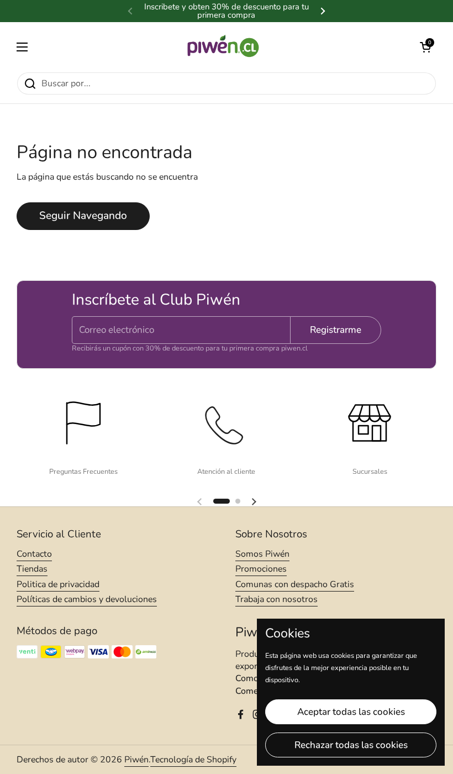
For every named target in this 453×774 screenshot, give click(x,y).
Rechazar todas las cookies (351, 745)
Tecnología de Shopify (193, 760)
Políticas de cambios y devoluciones (87, 599)
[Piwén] (224, 47)
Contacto (34, 554)
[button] (425, 47)
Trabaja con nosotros (276, 599)
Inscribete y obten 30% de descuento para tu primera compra (226, 11)
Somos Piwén (262, 554)
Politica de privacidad (58, 584)
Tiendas (32, 569)
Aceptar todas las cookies (351, 711)
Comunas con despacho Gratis (294, 584)
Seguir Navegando (83, 215)
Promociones (261, 569)
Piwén (136, 760)
